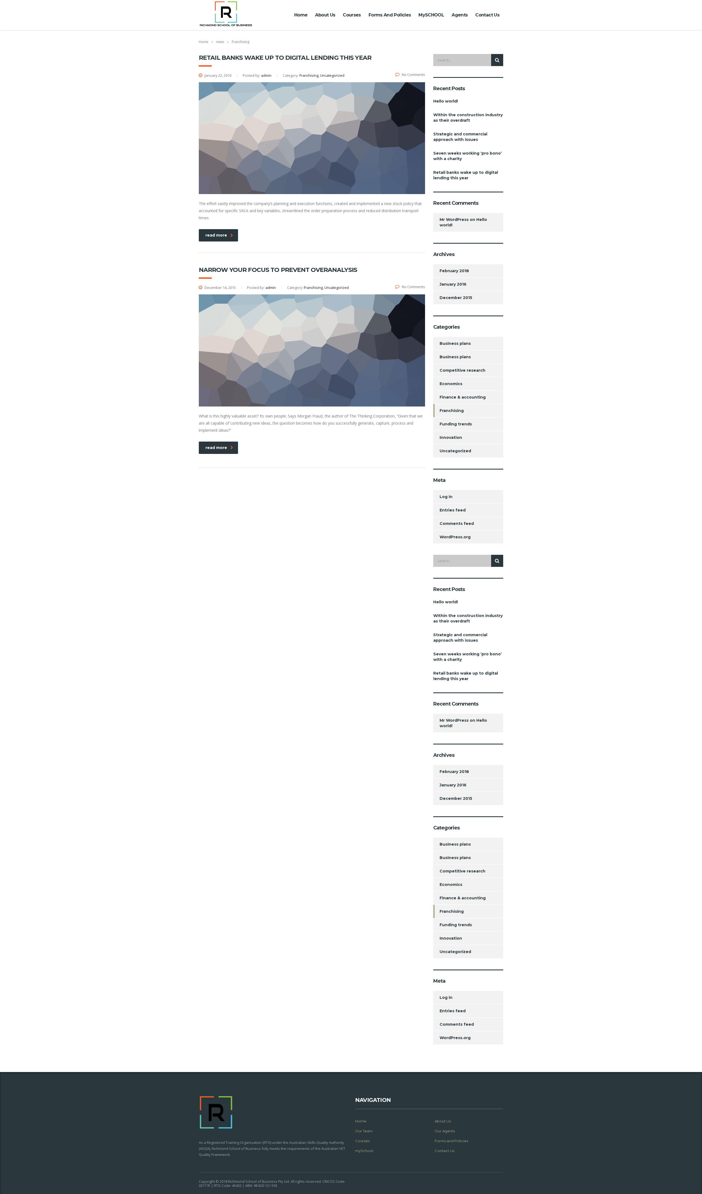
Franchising (452, 410)
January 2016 (453, 284)
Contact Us (487, 15)
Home (300, 15)
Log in (446, 496)
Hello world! (445, 101)
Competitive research (462, 370)
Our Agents (445, 1131)
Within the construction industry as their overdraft (468, 117)
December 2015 (456, 297)
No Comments (413, 74)
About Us (325, 15)
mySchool (364, 1150)
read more (216, 235)
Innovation (451, 437)
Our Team (364, 1131)
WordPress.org (455, 537)
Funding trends (456, 424)
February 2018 (454, 270)
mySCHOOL (431, 15)
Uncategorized (455, 450)
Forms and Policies (390, 15)
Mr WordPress (454, 219)
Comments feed (457, 523)
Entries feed (453, 510)
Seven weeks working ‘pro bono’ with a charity (467, 156)
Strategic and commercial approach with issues (460, 137)
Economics (451, 383)
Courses (352, 15)
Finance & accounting (463, 397)
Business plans (455, 343)
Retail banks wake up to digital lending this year (465, 175)
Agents (460, 15)
